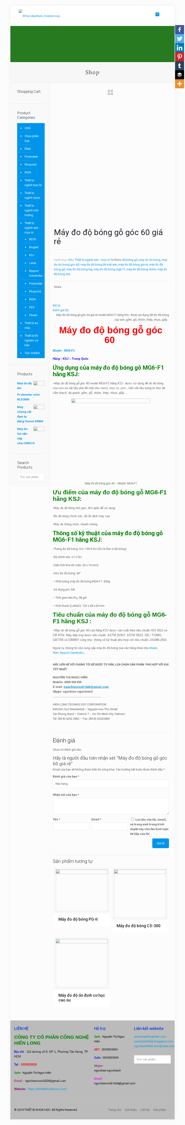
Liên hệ (145, 1109)
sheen (153, 648)
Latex (32, 263)
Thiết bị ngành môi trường (31, 210)
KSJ (71, 259)
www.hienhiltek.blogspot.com (153, 1041)
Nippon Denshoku (71, 652)
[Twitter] (179, 38)
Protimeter (31, 156)
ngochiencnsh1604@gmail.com (86, 687)
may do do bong (149, 259)
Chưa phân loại (32, 138)
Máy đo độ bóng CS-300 (138, 925)
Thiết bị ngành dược (32, 195)
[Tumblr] (179, 65)
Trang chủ (114, 1109)
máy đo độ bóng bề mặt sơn (99, 264)
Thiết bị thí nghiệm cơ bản (31, 340)
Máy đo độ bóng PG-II (78, 919)
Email (96, 819)
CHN (27, 128)
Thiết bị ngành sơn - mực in (92, 259)
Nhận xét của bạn (66, 794)
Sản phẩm (159, 1109)
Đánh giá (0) (61, 310)
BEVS (32, 239)
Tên (56, 819)
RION (28, 172)
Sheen (33, 315)
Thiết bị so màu (31, 325)
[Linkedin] (179, 47)
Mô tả (56, 305)
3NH (55, 652)
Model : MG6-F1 (64, 350)
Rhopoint (31, 164)
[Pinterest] (179, 56)
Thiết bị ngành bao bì (33, 183)
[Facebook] (179, 29)
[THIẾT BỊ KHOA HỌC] (39, 16)
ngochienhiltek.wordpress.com (154, 1046)
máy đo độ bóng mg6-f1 (109, 269)
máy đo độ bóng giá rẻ (133, 264)
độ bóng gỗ (129, 259)
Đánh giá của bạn (66, 776)
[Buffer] (179, 74)
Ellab (28, 148)
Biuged (33, 247)
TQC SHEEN (32, 353)
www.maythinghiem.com (150, 1036)
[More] (179, 83)
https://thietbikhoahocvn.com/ (47, 1089)
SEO (32, 307)
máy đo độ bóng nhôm (141, 269)
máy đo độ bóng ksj (79, 269)
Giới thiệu (131, 1109)
